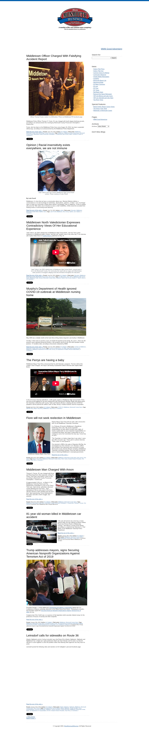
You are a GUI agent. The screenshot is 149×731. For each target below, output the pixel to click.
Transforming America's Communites (47, 624)
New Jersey (65, 134)
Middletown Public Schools (36, 278)
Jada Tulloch (69, 276)
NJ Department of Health (62, 349)
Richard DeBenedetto (74, 349)
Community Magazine (99, 74)
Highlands (71, 707)
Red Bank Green (98, 92)
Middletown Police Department (71, 133)
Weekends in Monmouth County (102, 110)
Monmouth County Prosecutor (46, 133)
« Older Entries (30, 717)
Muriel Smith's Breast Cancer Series (104, 106)
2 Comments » (74, 710)
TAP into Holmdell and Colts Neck (103, 98)
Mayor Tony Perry (38, 408)
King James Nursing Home (73, 348)
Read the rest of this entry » (34, 131)
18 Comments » (30, 279)
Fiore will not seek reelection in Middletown (53, 417)
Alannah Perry (29, 408)
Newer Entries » (31, 718)
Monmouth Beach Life (99, 80)
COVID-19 (77, 346)
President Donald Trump (51, 623)
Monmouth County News (32, 133)
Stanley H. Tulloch (76, 278)
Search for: (96, 55)
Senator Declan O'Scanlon (74, 458)
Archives (94, 126)
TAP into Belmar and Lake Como (103, 96)
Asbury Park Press (99, 69)
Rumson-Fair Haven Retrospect (102, 94)
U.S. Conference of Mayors (63, 624)
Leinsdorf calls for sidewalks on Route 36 (52, 635)
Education (73, 210)
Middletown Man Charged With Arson (50, 469)
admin (61, 210)
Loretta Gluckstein (65, 709)
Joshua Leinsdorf (55, 709)
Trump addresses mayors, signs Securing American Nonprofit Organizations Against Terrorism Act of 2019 (53, 553)
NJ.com (95, 86)
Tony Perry (52, 408)
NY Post (95, 88)
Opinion (41, 211)
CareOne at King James (55, 348)
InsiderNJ (96, 78)
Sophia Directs (47, 236)
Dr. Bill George (62, 276)
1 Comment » (59, 408)
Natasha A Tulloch (60, 278)
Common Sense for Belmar (101, 73)
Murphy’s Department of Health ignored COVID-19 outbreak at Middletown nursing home (53, 292)
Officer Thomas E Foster (75, 134)
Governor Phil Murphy (40, 709)
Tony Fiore (33, 460)
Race (44, 211)
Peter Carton (64, 458)
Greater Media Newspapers (101, 76)
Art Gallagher (64, 131)
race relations (77, 211)
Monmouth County (30, 276)
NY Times (96, 90)
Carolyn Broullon (74, 708)
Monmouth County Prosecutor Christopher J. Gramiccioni (48, 134)
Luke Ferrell (53, 211)
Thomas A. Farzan (78, 503)
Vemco (83, 278)
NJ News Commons (99, 84)
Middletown (77, 131)
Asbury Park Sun (98, 71)
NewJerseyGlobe (98, 82)
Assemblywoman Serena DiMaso (52, 708)
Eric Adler (64, 348)
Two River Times (98, 100)
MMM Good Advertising (111, 49)
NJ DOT (49, 710)
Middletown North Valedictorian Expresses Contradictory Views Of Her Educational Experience (53, 225)
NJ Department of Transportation (38, 710)
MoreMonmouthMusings (71, 726)
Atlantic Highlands (64, 707)
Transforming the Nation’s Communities (60, 607)
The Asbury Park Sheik (100, 108)
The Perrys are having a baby (45, 360)
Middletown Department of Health (40, 349)
